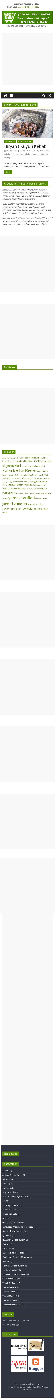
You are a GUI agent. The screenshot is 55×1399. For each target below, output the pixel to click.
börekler (23, 461)
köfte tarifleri (15, 478)
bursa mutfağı (14, 461)
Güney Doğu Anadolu (11, 1222)
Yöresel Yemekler (24, 141)
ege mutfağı (46, 461)
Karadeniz (6, 1248)
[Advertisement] (27, 59)
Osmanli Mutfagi (8, 485)
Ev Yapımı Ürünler (9, 1214)
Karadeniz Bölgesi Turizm (28, 7)
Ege (4, 1201)
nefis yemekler (25, 481)
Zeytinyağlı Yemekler (11, 1304)
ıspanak (5, 512)
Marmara (6, 1261)
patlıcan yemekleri (38, 485)
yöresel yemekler (14, 503)
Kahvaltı (5, 1244)
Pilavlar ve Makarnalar (11, 1270)
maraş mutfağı (7, 482)
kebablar (17, 475)
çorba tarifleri (41, 508)
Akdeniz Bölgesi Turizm (12, 1175)
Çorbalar (6, 1188)
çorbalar (28, 508)
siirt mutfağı (19, 493)
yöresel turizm (41, 499)
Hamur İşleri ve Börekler (19, 470)
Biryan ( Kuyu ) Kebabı (26, 146)
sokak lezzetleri (29, 493)
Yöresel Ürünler (9, 1296)
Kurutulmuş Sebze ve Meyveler (15, 1257)
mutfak (16, 482)
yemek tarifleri (21, 498)
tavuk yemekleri (41, 493)
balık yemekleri (31, 457)
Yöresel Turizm (8, 1291)
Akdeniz (5, 1170)
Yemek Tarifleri (8, 1283)
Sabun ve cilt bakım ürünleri (14, 1274)
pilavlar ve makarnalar (13, 488)
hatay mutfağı (42, 471)
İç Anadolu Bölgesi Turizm (13, 1240)
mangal (36, 478)
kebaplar (24, 475)
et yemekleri (11, 465)
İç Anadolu (6, 1235)
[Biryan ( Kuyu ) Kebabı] (27, 111)
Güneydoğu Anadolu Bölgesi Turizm (17, 1227)
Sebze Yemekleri (9, 1278)
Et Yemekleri (10, 141)
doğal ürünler (34, 461)
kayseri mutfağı (7, 475)
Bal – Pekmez (8, 1179)
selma (22, 151)
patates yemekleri (23, 484)
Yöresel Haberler (9, 1287)
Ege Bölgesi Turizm (10, 1205)
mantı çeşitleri (45, 478)
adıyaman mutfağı (8, 458)
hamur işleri (40, 466)
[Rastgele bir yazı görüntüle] (50, 95)
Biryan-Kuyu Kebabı (22, 154)
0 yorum (32, 151)
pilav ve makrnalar (32, 489)
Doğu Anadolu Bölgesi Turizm (15, 1196)
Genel (4, 1218)
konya (40, 475)
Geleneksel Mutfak (38, 154)
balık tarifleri (20, 458)
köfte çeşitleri (27, 478)
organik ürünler (40, 481)
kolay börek (32, 475)
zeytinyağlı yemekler (12, 508)
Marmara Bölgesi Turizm (13, 1265)
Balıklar (5, 1183)
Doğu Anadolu (8, 1192)
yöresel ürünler (35, 504)
